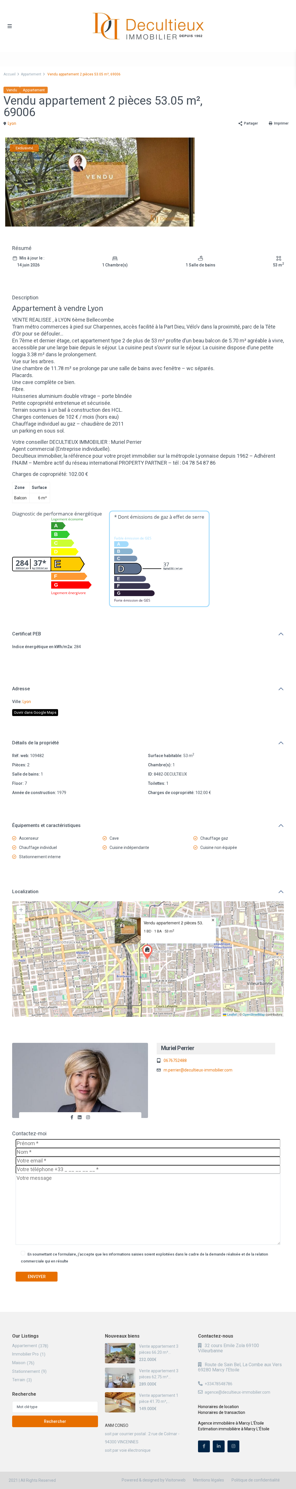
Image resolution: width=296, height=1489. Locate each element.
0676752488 (175, 1060)
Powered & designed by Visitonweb (154, 1480)
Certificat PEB (26, 634)
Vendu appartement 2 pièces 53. (173, 922)
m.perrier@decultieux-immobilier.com (198, 1070)
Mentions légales (208, 1480)
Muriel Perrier (177, 1048)
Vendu (11, 90)
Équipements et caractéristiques (46, 825)
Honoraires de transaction (221, 1412)
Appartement (31, 74)
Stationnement (26, 1371)
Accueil (9, 74)
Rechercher (55, 1421)
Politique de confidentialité (256, 1480)
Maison (18, 1362)
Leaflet (231, 1014)
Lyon (12, 123)
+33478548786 (218, 1384)
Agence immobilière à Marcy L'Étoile (231, 1423)
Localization (25, 891)
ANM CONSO (116, 1425)
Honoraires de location (218, 1406)
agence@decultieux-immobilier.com (237, 1392)
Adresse (21, 688)
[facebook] (204, 1446)
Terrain (18, 1379)
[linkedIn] (219, 1446)
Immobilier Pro (25, 1354)
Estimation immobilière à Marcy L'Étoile (233, 1429)
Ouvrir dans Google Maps (35, 712)
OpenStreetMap (254, 1014)
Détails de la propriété (35, 743)
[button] (148, 952)
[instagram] (233, 1446)
